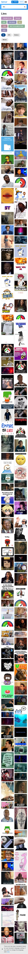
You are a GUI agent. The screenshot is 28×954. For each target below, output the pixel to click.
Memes (5, 39)
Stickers (16, 35)
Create (16, 1)
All (3, 35)
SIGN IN (21, 1)
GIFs (9, 35)
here (8, 952)
